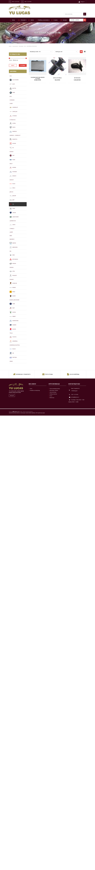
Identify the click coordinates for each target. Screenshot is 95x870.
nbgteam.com (16, 411)
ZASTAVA (14, 357)
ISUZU (13, 183)
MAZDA (14, 243)
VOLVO (14, 349)
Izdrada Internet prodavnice (14, 412)
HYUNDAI (14, 171)
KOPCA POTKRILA (57, 77)
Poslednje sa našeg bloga (35, 390)
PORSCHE (14, 283)
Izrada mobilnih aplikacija (30, 412)
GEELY (11, 163)
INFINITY (12, 179)
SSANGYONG (15, 320)
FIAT (13, 155)
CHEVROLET (15, 107)
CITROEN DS (12, 119)
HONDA (14, 167)
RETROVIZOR (77, 77)
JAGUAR (14, 195)
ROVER (14, 296)
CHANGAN (12, 100)
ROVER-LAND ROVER (14, 300)
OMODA (11, 267)
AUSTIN (14, 88)
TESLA (11, 333)
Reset (12, 65)
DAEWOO (14, 131)
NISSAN (14, 263)
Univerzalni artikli (15, 345)
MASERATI (12, 239)
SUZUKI (14, 329)
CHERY (11, 103)
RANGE (14, 287)
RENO (13, 291)
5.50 (10, 76)
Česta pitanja (49, 374)
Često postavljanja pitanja (55, 388)
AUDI (13, 84)
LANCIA (14, 212)
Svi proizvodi (15, 46)
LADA (13, 208)
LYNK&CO (12, 228)
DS (13, 147)
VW (13, 353)
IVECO (13, 188)
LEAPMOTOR (13, 220)
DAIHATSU (14, 139)
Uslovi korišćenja (74, 374)
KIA (25, 46)
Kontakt (65, 20)
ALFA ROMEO (15, 79)
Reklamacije (52, 397)
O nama (55, 20)
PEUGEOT (14, 275)
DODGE (14, 143)
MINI (13, 255)
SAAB (13, 303)
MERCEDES (15, 247)
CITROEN (14, 115)
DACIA (13, 127)
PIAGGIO (12, 279)
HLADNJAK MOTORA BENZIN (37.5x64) (37, 78)
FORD (13, 159)
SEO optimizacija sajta (40, 412)
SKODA (14, 312)
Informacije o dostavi (54, 390)
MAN (11, 235)
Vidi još (12, 395)
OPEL (13, 271)
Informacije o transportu (23, 374)
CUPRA (14, 123)
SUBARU (14, 325)
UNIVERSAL (15, 341)
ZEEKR (11, 361)
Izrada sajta (22, 412)
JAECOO (11, 191)
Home (13, 20)
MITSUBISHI (15, 259)
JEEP (13, 200)
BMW (13, 92)
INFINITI (14, 176)
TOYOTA (14, 337)
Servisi (32, 20)
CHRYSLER (14, 111)
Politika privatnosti (53, 394)
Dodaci (11, 151)
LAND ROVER (15, 216)
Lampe (11, 232)
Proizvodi (23, 20)
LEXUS (13, 224)
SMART (14, 316)
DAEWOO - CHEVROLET (15, 135)
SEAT (13, 308)
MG (10, 251)
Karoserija (21, 46)
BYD (11, 96)
